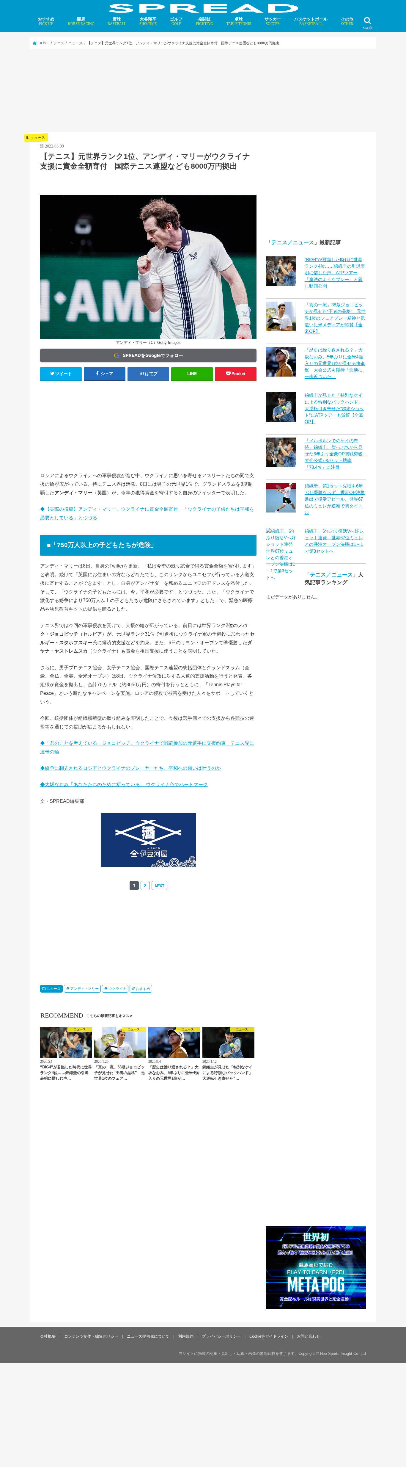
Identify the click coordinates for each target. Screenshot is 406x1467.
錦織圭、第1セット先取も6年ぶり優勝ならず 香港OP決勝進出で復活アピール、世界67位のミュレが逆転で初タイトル (335, 499)
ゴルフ (176, 21)
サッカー (273, 21)
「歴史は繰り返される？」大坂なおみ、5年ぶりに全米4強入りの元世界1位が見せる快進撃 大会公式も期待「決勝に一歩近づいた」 (335, 363)
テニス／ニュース (292, 242)
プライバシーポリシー (221, 1336)
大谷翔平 (148, 21)
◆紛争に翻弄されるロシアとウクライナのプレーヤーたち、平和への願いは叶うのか (130, 768)
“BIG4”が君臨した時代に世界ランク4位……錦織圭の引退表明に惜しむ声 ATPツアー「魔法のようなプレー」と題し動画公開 (335, 273)
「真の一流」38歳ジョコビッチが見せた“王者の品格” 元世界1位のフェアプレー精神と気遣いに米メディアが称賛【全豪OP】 (335, 318)
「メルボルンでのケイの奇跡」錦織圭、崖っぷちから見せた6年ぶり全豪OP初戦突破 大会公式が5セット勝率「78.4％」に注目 (336, 454)
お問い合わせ (308, 1336)
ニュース (53, 989)
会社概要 (48, 1336)
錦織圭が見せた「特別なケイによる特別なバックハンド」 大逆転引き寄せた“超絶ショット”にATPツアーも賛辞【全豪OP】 (336, 408)
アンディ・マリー (84, 989)
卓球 (238, 21)
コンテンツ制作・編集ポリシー (91, 1336)
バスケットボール (311, 21)
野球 (117, 21)
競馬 (81, 21)
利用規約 (185, 1336)
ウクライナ (117, 989)
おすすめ (46, 21)
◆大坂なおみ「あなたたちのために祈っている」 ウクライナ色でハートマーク (124, 784)
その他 (347, 21)
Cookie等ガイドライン (268, 1336)
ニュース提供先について (148, 1336)
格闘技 (204, 21)
